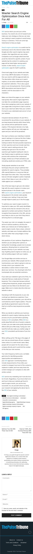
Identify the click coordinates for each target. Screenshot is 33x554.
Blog (8, 7)
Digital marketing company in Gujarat (12, 406)
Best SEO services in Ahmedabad (10, 398)
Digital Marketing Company (23, 402)
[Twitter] (7, 26)
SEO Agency (5, 408)
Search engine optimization (10, 47)
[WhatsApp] (15, 26)
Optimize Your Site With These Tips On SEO (8, 430)
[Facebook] (3, 26)
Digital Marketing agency (9, 402)
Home (3, 7)
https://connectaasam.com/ (16, 452)
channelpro (23, 398)
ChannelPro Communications (10, 400)
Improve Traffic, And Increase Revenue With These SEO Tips (24, 430)
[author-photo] (16, 447)
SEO (3, 31)
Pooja (4, 22)
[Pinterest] (11, 26)
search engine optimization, (13, 193)
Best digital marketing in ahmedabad (16, 395)
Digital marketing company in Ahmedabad (13, 404)
